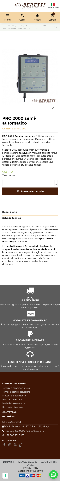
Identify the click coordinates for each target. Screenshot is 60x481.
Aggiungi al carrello (32, 191)
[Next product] (56, 27)
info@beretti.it (13, 422)
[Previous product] (55, 27)
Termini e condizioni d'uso (16, 388)
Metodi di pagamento (14, 395)
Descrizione (9, 212)
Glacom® (38, 471)
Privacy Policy (30, 467)
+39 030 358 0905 (14, 431)
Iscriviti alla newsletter (14, 403)
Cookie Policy (25, 471)
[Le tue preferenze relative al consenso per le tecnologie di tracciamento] (5, 476)
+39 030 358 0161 (35, 431)
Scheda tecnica (11, 218)
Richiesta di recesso (13, 407)
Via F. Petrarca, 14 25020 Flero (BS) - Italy (26, 426)
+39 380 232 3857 (14, 435)
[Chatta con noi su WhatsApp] (53, 474)
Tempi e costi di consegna (16, 391)
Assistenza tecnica (12, 399)
